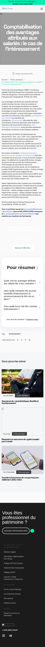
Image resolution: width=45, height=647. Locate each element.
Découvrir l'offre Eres (22, 248)
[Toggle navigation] (36, 9)
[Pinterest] (25, 340)
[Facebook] (18, 340)
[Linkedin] (29, 340)
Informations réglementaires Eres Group (14, 557)
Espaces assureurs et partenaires (12, 614)
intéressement (17, 120)
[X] (21, 340)
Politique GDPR (9, 572)
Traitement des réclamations (14, 568)
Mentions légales (10, 552)
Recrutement (8, 598)
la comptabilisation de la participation (19, 214)
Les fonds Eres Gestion (12, 594)
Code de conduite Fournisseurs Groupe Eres (13, 578)
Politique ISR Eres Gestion (13, 563)
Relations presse (10, 603)
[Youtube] (10, 635)
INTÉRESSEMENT (15, 334)
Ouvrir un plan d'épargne (12, 589)
